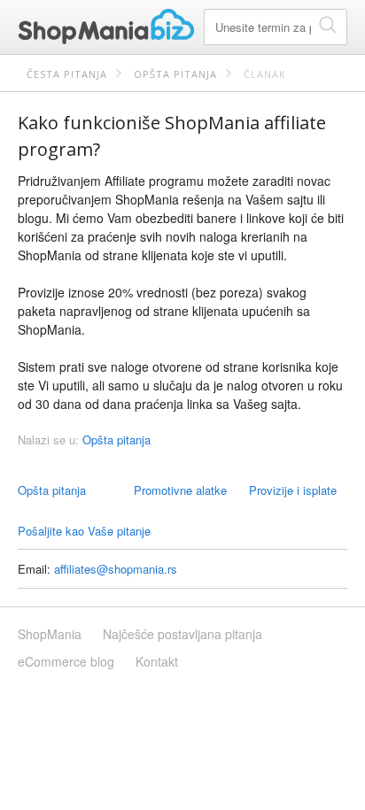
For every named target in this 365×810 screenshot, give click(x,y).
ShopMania (106, 26)
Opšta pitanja (175, 74)
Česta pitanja (67, 74)
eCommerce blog (66, 661)
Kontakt (157, 661)
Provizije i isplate (293, 490)
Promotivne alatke (180, 490)
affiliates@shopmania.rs (115, 568)
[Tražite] (327, 24)
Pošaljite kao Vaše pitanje (84, 530)
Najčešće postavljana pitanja (182, 634)
